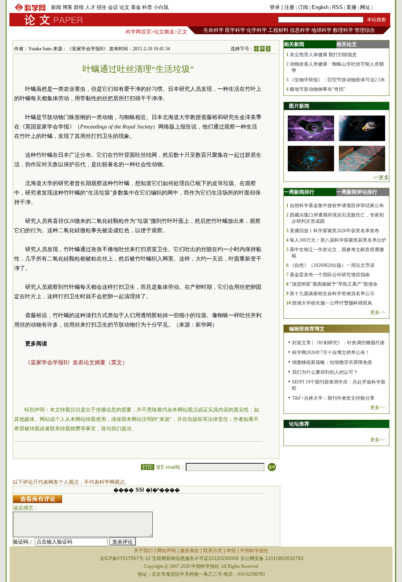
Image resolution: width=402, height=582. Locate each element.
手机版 (381, 7)
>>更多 (381, 177)
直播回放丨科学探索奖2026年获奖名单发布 (334, 230)
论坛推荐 (299, 424)
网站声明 (166, 550)
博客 (67, 7)
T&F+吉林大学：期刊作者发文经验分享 (333, 398)
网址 (365, 7)
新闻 (56, 7)
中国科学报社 (254, 550)
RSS (337, 7)
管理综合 (364, 30)
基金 (136, 7)
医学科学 (235, 30)
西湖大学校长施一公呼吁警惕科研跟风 (332, 303)
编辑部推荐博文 (307, 329)
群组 (79, 7)
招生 (102, 7)
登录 (275, 7)
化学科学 (257, 30)
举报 (231, 550)
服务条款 (189, 550)
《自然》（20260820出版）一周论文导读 (332, 265)
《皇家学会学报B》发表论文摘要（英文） (76, 362)
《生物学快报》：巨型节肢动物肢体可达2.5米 (337, 80)
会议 (113, 7)
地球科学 (321, 30)
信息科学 (300, 30)
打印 (147, 467)
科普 (147, 7)
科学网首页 (138, 32)
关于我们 (143, 550)
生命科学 (213, 30)
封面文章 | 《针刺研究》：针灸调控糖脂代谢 (338, 342)
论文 (124, 7)
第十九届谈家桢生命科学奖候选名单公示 (332, 293)
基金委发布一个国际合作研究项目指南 (330, 274)
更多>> (377, 312)
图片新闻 (299, 106)
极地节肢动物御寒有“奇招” (317, 89)
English (320, 7)
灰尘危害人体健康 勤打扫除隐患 (323, 54)
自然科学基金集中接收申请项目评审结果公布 (337, 205)
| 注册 (287, 7)
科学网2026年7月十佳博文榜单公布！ (331, 352)
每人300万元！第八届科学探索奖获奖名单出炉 (338, 240)
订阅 (303, 7)
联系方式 (212, 550)
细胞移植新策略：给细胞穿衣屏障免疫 (332, 362)
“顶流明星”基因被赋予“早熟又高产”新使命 (334, 284)
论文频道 (164, 32)
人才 (90, 7)
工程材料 (278, 30)
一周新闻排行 (299, 192)
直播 (351, 7)
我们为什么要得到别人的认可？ (325, 372)
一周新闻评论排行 (356, 192)
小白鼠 (161, 7)
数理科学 (343, 30)
